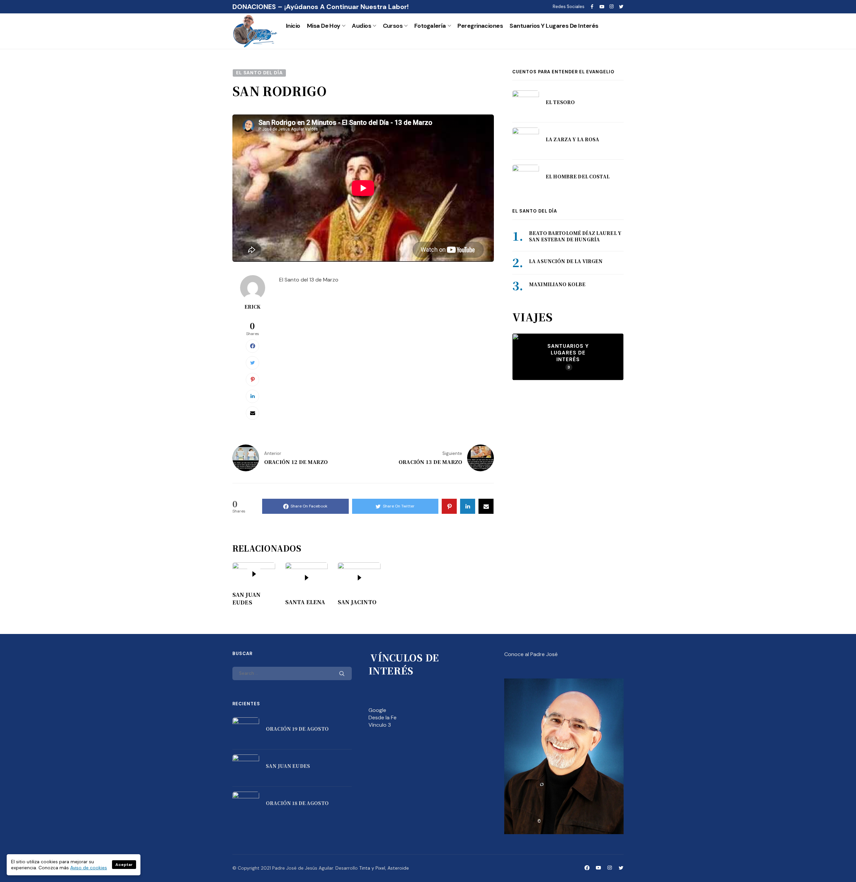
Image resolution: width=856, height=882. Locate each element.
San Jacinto (357, 602)
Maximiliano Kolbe (557, 284)
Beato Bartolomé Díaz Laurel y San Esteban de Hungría (575, 236)
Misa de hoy (323, 26)
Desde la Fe (382, 717)
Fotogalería (430, 26)
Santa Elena (305, 602)
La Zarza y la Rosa (573, 139)
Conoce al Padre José (531, 654)
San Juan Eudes (246, 598)
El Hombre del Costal (578, 176)
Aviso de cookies (88, 868)
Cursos (393, 26)
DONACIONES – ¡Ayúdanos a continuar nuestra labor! (320, 6)
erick (252, 306)
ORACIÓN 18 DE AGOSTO (297, 803)
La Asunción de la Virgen (566, 261)
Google (377, 710)
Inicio (293, 26)
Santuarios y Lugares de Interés (554, 26)
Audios (361, 26)
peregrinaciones (480, 26)
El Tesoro (560, 102)
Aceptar (124, 864)
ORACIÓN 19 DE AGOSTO (297, 728)
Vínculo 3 (379, 724)
